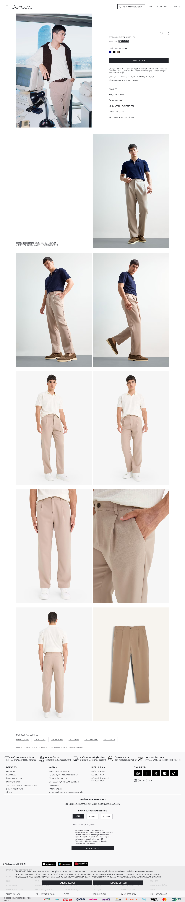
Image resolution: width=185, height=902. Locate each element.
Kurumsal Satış (13, 782)
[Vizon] (118, 52)
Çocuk (106, 816)
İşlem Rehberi (55, 785)
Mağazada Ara (116, 95)
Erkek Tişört (39, 740)
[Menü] (7, 6)
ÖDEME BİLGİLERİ (116, 112)
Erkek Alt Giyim (91, 740)
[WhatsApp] (138, 773)
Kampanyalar (55, 789)
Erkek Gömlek (57, 740)
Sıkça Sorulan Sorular (59, 771)
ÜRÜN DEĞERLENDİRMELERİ (121, 106)
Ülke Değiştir (145, 781)
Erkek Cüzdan (22, 740)
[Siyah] (114, 52)
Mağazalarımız (98, 771)
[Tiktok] (174, 773)
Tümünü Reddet (67, 883)
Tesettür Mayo (13, 894)
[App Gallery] (81, 863)
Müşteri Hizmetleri (99, 778)
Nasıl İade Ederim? (59, 778)
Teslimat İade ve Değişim (121, 117)
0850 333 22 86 (97, 781)
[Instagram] (165, 773)
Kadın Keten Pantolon (45, 894)
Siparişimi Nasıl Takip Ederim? (64, 775)
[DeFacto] (22, 7)
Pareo (66, 894)
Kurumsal (10, 771)
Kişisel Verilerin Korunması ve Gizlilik (66, 792)
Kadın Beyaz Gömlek (159, 894)
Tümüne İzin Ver (118, 883)
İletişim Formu (97, 775)
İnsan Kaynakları (14, 778)
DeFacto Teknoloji (14, 789)
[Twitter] (156, 773)
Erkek (92, 816)
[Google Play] (65, 863)
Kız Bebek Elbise (99, 894)
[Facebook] (147, 773)
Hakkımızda (11, 775)
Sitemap (10, 792)
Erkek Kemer (109, 740)
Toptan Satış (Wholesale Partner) (21, 785)
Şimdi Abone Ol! (92, 848)
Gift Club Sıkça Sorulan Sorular (64, 782)
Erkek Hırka (74, 740)
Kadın (78, 816)
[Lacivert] (110, 52)
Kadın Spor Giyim (128, 894)
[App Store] (49, 863)
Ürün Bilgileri (116, 100)
